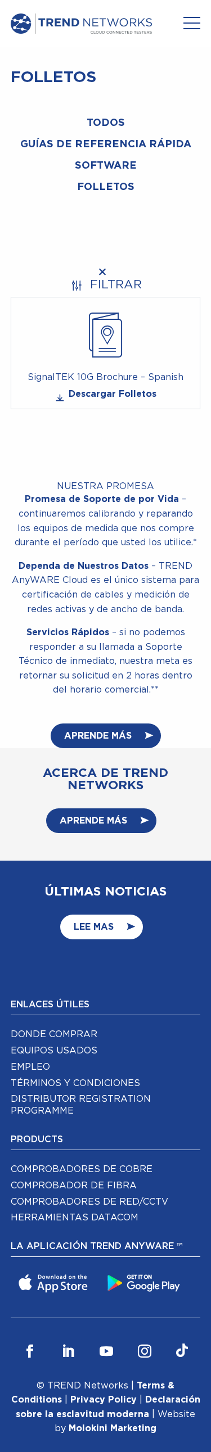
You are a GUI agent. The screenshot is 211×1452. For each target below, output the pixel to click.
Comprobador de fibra (74, 1185)
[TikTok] (182, 1352)
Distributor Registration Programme (81, 1104)
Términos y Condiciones (75, 1083)
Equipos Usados (54, 1050)
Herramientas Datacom (74, 1217)
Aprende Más (98, 735)
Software (106, 166)
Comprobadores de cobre (81, 1169)
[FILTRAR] (106, 272)
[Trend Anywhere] (54, 1282)
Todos (106, 123)
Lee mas (94, 926)
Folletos (105, 187)
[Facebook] (30, 1352)
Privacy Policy (103, 1399)
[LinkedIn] (68, 1352)
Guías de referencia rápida (105, 144)
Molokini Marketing (112, 1428)
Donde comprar (54, 1034)
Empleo (30, 1066)
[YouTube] (106, 1352)
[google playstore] (145, 1282)
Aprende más (93, 820)
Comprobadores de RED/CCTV (89, 1201)
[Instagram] (144, 1352)
